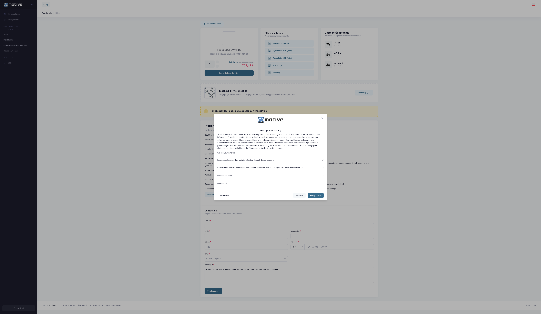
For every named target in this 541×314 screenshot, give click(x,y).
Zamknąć (299, 195)
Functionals (222, 183)
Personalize (224, 195)
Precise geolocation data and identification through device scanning (245, 160)
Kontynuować (315, 195)
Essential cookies (224, 175)
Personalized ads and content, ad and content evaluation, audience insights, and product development (260, 168)
